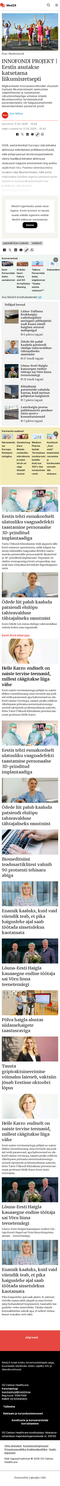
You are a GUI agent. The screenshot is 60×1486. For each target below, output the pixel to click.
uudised (36, 243)
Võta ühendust (13, 1446)
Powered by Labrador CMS (30, 1477)
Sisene (30, 225)
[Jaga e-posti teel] (32, 134)
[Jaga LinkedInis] (27, 134)
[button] (4, 259)
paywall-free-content (15, 243)
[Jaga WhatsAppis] (42, 134)
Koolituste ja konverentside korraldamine (30, 1422)
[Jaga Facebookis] (17, 134)
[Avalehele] (22, 5)
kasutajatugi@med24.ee (16, 1392)
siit (39, 297)
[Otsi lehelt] (48, 5)
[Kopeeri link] (37, 134)
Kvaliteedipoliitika (37, 1449)
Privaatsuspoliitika (15, 1449)
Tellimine (9, 1406)
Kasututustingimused (35, 1446)
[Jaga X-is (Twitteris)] (22, 134)
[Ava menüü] (56, 5)
